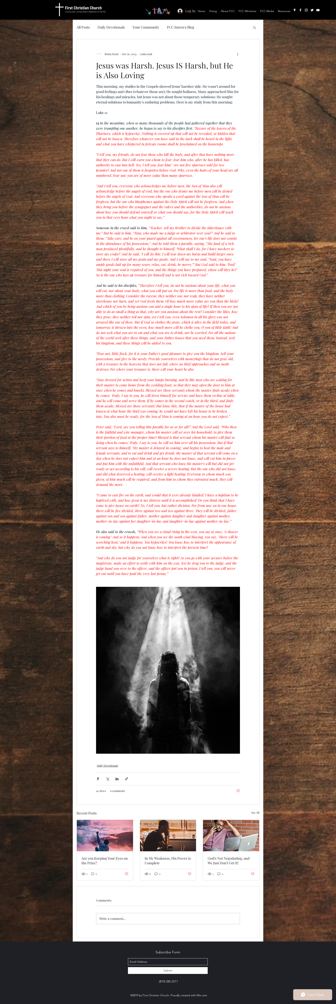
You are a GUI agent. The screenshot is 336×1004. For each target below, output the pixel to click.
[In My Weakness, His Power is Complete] (168, 835)
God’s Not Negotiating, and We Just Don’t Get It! (228, 860)
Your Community (146, 27)
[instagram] (306, 10)
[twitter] (312, 10)
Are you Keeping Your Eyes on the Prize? (104, 860)
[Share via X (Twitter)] (107, 779)
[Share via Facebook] (98, 779)
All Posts (83, 27)
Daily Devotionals (111, 27)
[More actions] (237, 54)
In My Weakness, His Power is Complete (168, 860)
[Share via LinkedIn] (117, 779)
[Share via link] (126, 779)
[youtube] (318, 10)
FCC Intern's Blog (180, 27)
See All (255, 812)
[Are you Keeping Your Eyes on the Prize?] (105, 835)
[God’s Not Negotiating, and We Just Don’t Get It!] (231, 835)
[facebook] (300, 10)
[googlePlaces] (295, 10)
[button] (254, 27)
